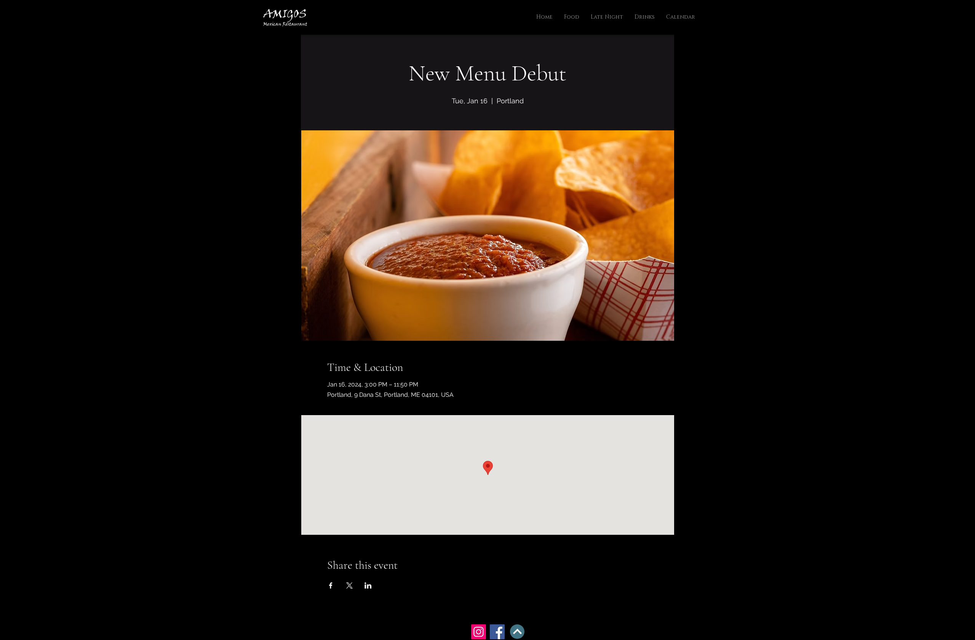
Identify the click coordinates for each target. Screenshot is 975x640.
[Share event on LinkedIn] (368, 585)
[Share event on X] (349, 585)
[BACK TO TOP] (517, 631)
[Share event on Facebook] (330, 585)
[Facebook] (497, 631)
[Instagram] (478, 631)
